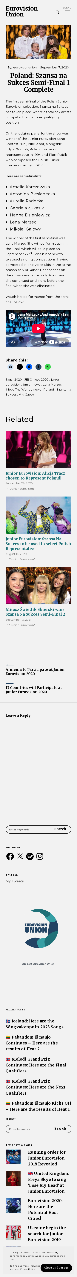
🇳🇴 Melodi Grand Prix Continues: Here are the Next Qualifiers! (36, 1087)
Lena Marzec (52, 384)
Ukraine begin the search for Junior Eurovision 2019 (47, 1234)
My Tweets (15, 881)
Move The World (18, 389)
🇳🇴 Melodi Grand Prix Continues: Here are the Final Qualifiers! (36, 1065)
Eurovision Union (22, 11)
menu (67, 7)
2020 (18, 379)
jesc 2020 (41, 379)
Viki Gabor (26, 394)
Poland (48, 389)
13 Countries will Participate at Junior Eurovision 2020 (34, 690)
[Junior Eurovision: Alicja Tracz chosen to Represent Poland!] (38, 449)
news (37, 389)
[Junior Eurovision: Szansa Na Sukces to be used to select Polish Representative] (38, 515)
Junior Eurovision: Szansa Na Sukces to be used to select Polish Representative (38, 544)
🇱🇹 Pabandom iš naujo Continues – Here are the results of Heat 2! (32, 1043)
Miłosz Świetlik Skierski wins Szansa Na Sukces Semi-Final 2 (35, 612)
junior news (31, 384)
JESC (28, 379)
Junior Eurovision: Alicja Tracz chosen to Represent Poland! (35, 475)
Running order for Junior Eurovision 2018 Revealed (47, 1158)
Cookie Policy (27, 1269)
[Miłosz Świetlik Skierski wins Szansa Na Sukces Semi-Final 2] (38, 585)
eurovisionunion (25, 67)
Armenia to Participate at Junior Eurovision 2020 (35, 671)
